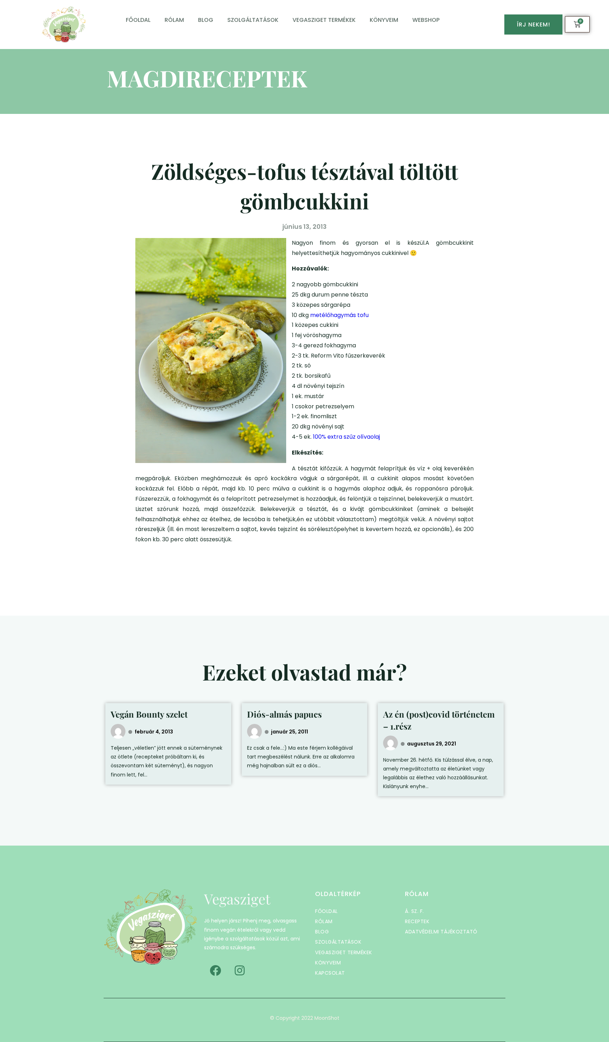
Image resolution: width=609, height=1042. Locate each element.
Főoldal (138, 20)
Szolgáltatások (252, 20)
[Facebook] (215, 970)
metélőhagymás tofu (340, 315)
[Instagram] (239, 970)
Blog (205, 20)
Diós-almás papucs (284, 714)
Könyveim (384, 20)
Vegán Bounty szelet (149, 714)
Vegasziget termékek (324, 20)
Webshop (425, 20)
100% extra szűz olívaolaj (346, 437)
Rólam (174, 20)
